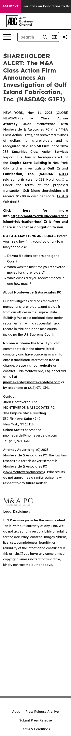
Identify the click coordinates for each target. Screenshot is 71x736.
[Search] (45, 37)
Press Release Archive (42, 712)
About (16, 712)
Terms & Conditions (35, 729)
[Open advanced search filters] (54, 37)
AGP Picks (10, 6)
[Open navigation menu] (7, 37)
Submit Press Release (35, 720)
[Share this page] (65, 37)
